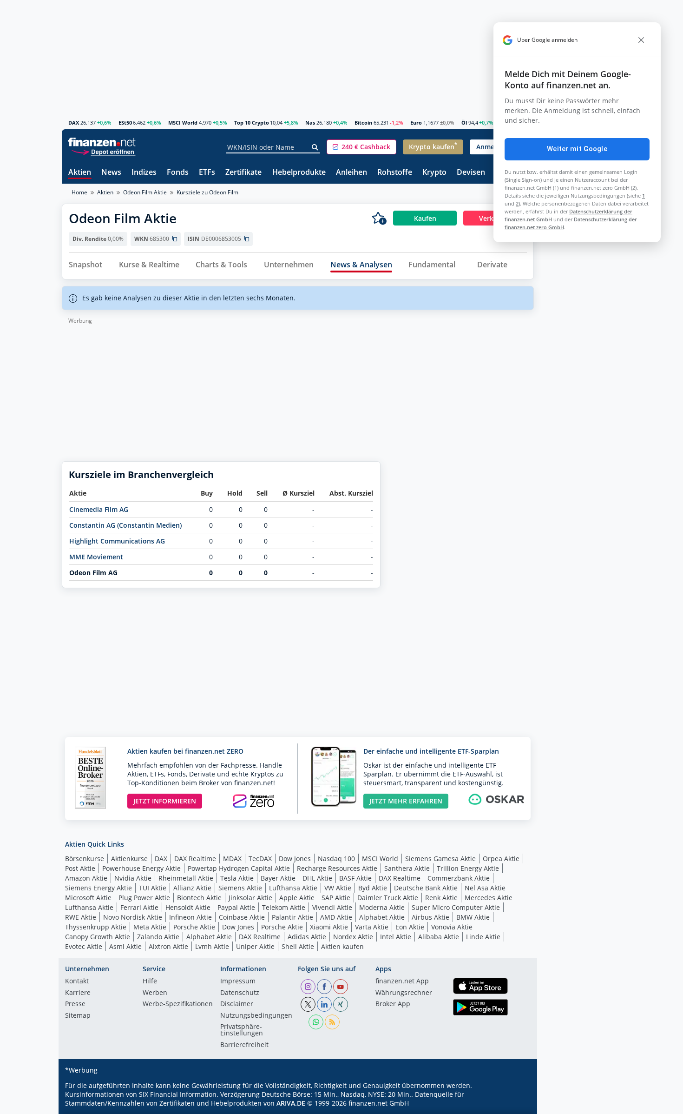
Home (79, 192)
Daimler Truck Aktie (387, 897)
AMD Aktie (336, 917)
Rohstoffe (394, 172)
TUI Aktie (152, 887)
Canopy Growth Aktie (97, 936)
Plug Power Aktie (144, 897)
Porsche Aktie (194, 926)
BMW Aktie (473, 917)
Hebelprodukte (299, 172)
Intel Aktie (395, 936)
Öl (464, 122)
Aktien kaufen (342, 946)
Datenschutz (239, 993)
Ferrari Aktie (139, 907)
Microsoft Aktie (88, 897)
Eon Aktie (409, 926)
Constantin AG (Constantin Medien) (125, 525)
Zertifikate (243, 172)
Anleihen (351, 172)
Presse (75, 1004)
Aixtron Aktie (168, 946)
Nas (310, 122)
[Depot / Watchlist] (379, 218)
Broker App (392, 1004)
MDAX (232, 858)
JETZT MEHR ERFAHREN (405, 800)
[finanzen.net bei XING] (340, 1004)
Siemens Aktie (240, 887)
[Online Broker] (103, 151)
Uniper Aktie (255, 946)
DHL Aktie (317, 878)
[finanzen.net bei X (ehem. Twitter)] (308, 1004)
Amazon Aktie (86, 878)
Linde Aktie (483, 936)
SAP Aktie (336, 897)
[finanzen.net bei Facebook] (324, 986)
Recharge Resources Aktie (337, 868)
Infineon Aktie (190, 917)
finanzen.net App (402, 981)
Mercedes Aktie (488, 897)
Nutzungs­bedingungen (256, 1016)
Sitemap (78, 1016)
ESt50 (125, 122)
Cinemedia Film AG (98, 509)
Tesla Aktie (237, 878)
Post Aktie (80, 868)
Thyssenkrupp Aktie (95, 926)
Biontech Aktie (199, 897)
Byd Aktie (372, 887)
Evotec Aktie (83, 946)
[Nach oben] (515, 1103)
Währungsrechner (403, 993)
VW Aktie (337, 887)
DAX (73, 122)
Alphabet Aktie (382, 917)
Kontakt (77, 981)
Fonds (178, 172)
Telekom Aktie (283, 907)
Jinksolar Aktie (250, 897)
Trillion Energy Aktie (468, 868)
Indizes (144, 172)
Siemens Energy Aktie (98, 887)
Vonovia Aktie (452, 926)
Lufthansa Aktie (293, 887)
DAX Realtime (195, 858)
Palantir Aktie (292, 917)
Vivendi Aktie (332, 907)
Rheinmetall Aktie (185, 878)
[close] (641, 40)
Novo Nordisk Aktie (132, 917)
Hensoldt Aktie (187, 907)
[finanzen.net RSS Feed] (332, 1022)
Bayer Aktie (278, 878)
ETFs (207, 172)
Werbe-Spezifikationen (178, 1004)
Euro (416, 122)
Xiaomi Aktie (329, 926)
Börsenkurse (84, 858)
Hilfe (150, 981)
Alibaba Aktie (438, 936)
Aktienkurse (129, 858)
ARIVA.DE (290, 1103)
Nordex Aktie (353, 936)
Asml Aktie (125, 946)
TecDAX (260, 858)
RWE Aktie (80, 917)
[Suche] (315, 147)
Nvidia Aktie (132, 878)
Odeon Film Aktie (145, 192)
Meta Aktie (149, 926)
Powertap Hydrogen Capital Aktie (239, 868)
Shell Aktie (298, 946)
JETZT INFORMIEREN (164, 800)
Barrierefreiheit (244, 1045)
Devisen (471, 172)
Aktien (79, 172)
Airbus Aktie (430, 917)
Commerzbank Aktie (458, 878)
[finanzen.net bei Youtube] (340, 986)
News (111, 172)
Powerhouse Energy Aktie (141, 868)
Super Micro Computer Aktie (456, 907)
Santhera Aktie (407, 868)
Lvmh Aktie (212, 946)
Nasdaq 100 (336, 858)
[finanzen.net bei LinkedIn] (324, 1004)
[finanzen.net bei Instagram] (308, 986)
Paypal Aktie (236, 907)
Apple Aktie (297, 897)
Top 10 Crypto (251, 122)
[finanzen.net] (102, 142)
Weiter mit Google (577, 149)
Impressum (238, 981)
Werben (155, 993)
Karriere (78, 993)
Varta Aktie (371, 926)
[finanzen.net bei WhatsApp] (316, 1022)
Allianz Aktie (192, 887)
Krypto (434, 172)
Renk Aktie (441, 897)
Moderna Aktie (382, 907)
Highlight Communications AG (117, 541)
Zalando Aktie (158, 936)
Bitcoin (363, 122)
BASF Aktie (355, 878)
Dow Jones (295, 858)
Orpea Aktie (501, 858)
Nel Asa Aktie (485, 887)
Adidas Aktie (307, 936)
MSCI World (182, 122)
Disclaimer (236, 1004)
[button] (361, 146)
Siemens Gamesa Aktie (440, 858)
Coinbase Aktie (242, 917)
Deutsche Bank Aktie (426, 887)
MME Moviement (96, 556)
